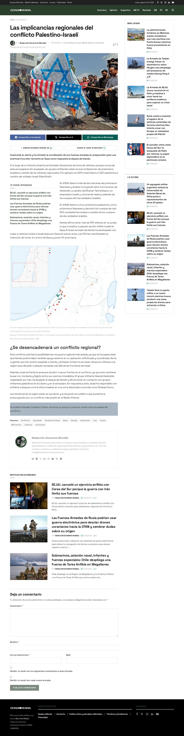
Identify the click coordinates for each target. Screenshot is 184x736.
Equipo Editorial (16, 2)
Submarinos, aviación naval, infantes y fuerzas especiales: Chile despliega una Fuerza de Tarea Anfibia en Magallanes (31, 220)
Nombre (15, 642)
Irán (95, 420)
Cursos (52, 2)
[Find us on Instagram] (165, 2)
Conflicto (25, 420)
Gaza (65, 420)
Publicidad (61, 2)
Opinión (113, 10)
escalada (37, 420)
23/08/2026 (153, 138)
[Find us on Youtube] (173, 2)
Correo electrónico (20, 655)
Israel (78, 43)
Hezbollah (85, 420)
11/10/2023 (55, 43)
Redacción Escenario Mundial (33, 43)
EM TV (136, 10)
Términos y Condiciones (117, 714)
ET (161, 10)
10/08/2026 (152, 80)
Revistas (147, 10)
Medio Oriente (88, 43)
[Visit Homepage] (21, 10)
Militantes (16, 425)
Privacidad (43, 717)
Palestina (99, 43)
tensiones (40, 425)
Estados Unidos (52, 420)
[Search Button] (173, 10)
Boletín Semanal (31, 2)
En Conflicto (22, 20)
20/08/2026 (153, 109)
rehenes (28, 425)
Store (69, 2)
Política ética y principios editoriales (85, 714)
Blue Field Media (22, 718)
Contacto (44, 2)
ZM (155, 10)
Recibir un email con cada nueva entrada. (30, 680)
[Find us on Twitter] (161, 2)
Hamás (74, 420)
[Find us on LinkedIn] (169, 2)
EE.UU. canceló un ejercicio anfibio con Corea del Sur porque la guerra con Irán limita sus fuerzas (30, 195)
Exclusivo (102, 10)
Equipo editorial (45, 714)
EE (166, 10)
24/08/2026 (87, 498)
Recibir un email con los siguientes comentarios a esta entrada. (41, 671)
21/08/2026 (152, 52)
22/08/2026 (153, 164)
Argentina (125, 10)
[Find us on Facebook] (157, 2)
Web (68, 655)
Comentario (17, 605)
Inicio (12, 20)
